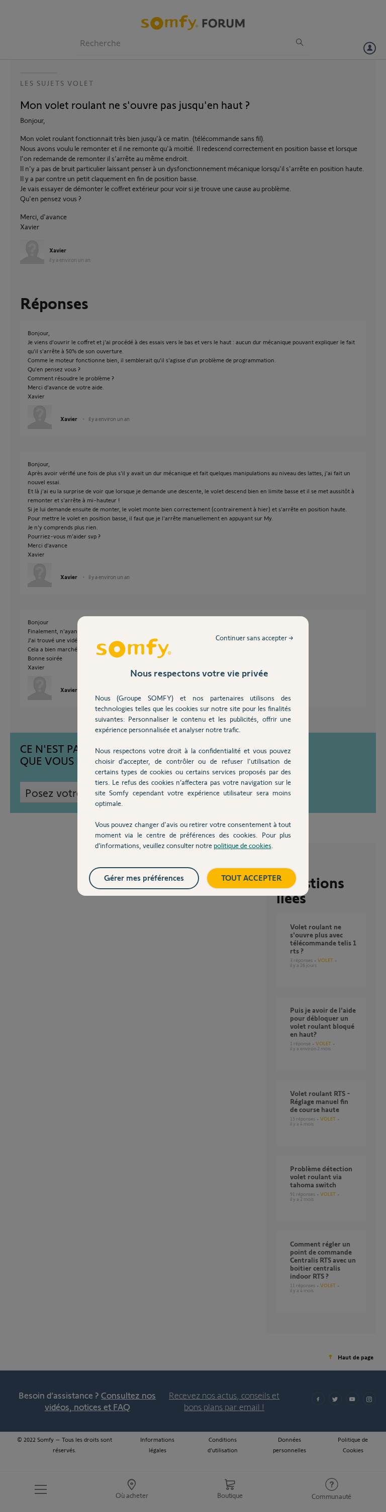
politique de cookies (242, 845)
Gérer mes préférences (144, 877)
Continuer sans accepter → (255, 637)
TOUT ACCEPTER (251, 877)
